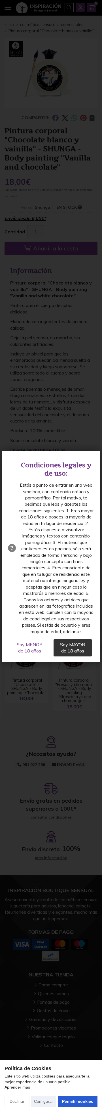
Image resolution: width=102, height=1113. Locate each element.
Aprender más (17, 1087)
